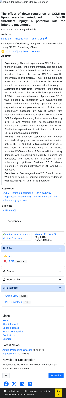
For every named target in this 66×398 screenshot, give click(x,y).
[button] (35, 394)
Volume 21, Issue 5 (45, 234)
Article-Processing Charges (17, 350)
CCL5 (5, 193)
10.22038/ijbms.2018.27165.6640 (24, 51)
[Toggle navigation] (32, 6)
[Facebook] (6, 385)
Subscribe (56, 375)
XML (11, 256)
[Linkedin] (22, 385)
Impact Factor (9, 353)
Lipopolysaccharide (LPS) (16, 196)
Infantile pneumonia (22, 193)
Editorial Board (10, 328)
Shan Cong (37, 38)
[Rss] (30, 385)
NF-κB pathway (42, 196)
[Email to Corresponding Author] (46, 38)
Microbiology (9, 210)
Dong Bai (6, 38)
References (14, 221)
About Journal (10, 324)
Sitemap (7, 339)
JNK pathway (44, 193)
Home (5, 320)
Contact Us (8, 335)
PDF (16, 261)
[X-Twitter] (14, 385)
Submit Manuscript (12, 331)
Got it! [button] (58, 392)
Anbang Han (21, 38)
